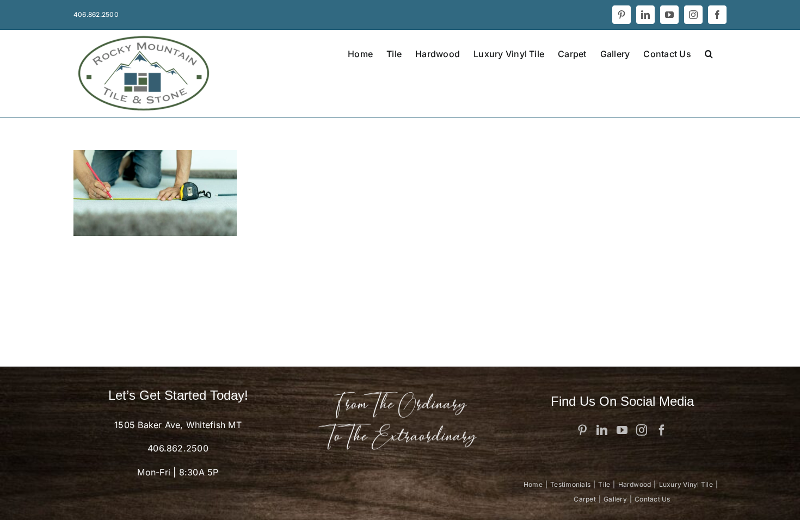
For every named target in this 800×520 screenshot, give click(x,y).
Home (533, 484)
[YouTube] (622, 430)
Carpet (584, 499)
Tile (604, 484)
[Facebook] (661, 430)
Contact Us (652, 499)
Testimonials (570, 484)
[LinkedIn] (601, 430)
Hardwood (634, 484)
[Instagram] (641, 430)
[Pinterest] (582, 430)
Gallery (615, 499)
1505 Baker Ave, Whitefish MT (178, 424)
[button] (709, 53)
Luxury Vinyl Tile (686, 484)
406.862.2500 (177, 448)
